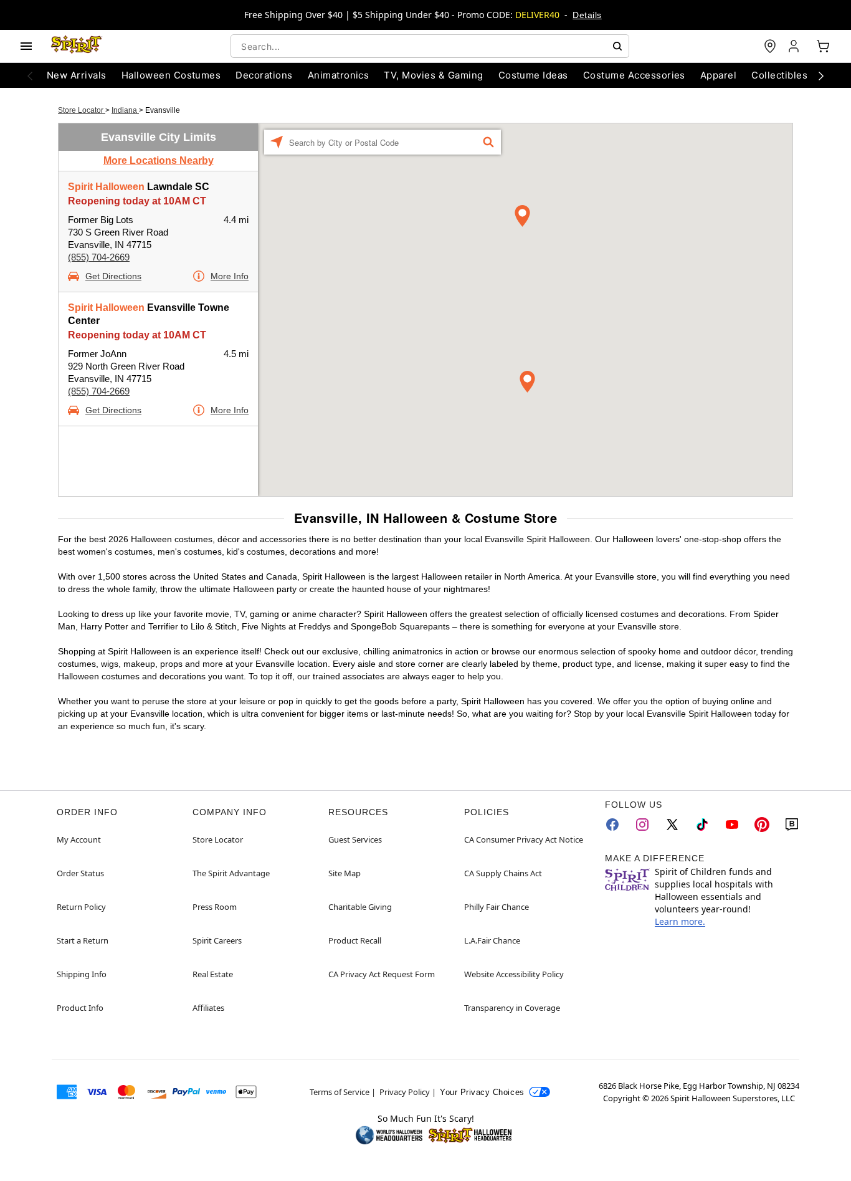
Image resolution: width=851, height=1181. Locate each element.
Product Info (80, 1007)
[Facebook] (612, 824)
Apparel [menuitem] (718, 75)
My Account (79, 839)
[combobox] (430, 46)
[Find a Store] (770, 46)
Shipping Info (82, 974)
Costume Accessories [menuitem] (634, 75)
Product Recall (354, 940)
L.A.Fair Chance (492, 940)
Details (587, 15)
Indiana (125, 110)
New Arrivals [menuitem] (77, 75)
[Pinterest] (761, 824)
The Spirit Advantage (231, 873)
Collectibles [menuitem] (779, 75)
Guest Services (355, 839)
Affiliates (208, 1007)
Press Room (215, 906)
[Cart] (823, 46)
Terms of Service (339, 1091)
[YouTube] (732, 824)
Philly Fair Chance (496, 906)
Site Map (344, 873)
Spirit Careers (217, 940)
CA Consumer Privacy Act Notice (523, 839)
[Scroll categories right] (821, 75)
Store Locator (81, 110)
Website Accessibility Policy (514, 974)
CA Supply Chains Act (503, 873)
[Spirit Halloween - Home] (76, 46)
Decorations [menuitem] (263, 75)
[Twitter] (672, 824)
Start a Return (82, 940)
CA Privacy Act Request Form (381, 974)
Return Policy (81, 906)
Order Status (80, 873)
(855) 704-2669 (99, 257)
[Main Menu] (26, 46)
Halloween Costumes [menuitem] (171, 75)
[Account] (795, 46)
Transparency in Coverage (512, 1007)
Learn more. (680, 921)
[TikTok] (702, 824)
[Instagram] (642, 824)
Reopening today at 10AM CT (137, 201)
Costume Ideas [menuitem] (533, 75)
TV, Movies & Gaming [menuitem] (433, 75)
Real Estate (213, 974)
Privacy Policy (404, 1091)
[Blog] (791, 824)
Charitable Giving (360, 906)
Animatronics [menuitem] (338, 75)
